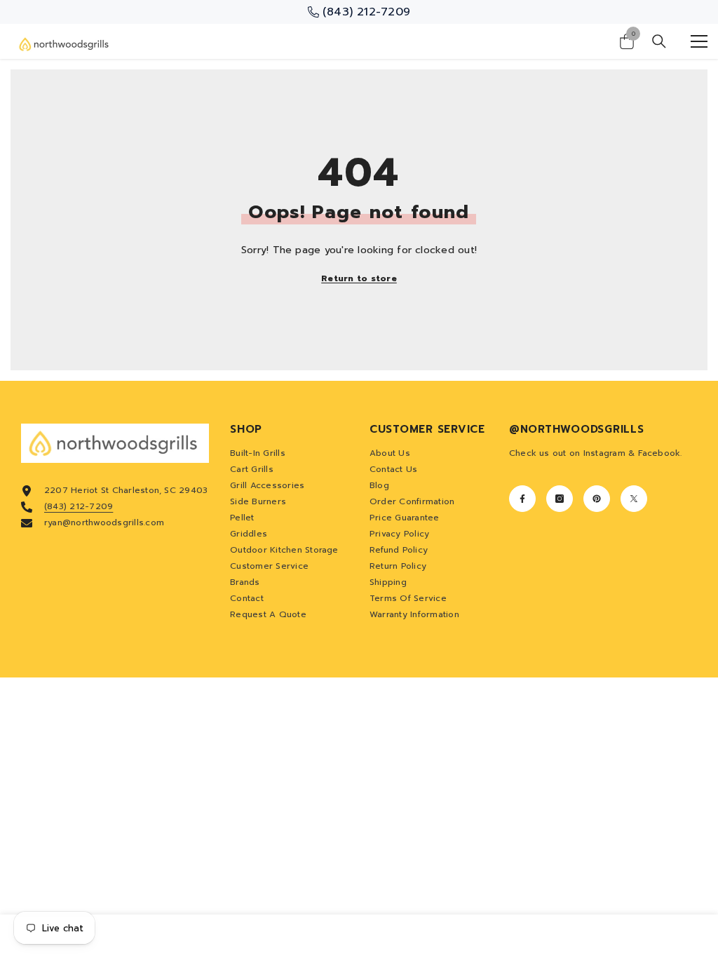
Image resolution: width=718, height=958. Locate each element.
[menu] (699, 41)
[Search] (659, 41)
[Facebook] (522, 498)
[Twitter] (634, 498)
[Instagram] (559, 498)
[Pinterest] (596, 498)
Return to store (359, 278)
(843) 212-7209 (78, 506)
